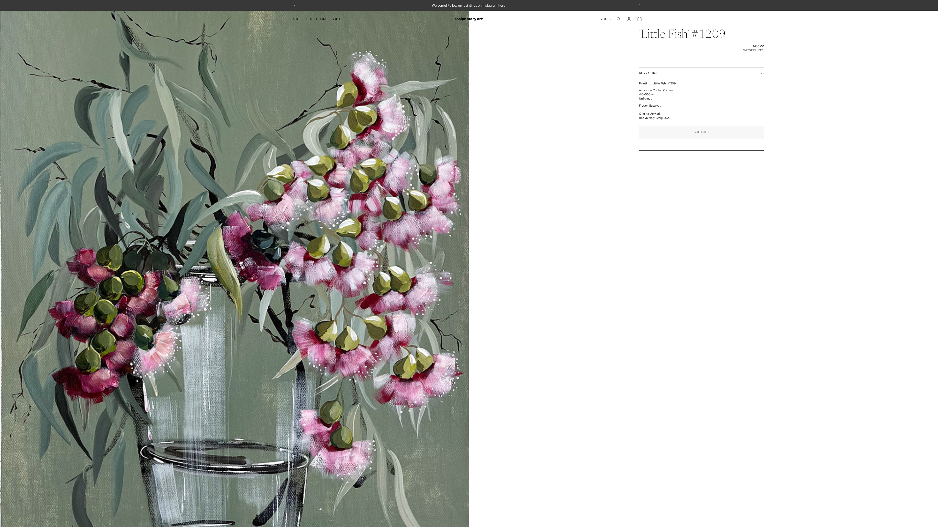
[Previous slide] (294, 5)
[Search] (618, 19)
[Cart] (639, 19)
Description (649, 73)
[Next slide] (639, 5)
